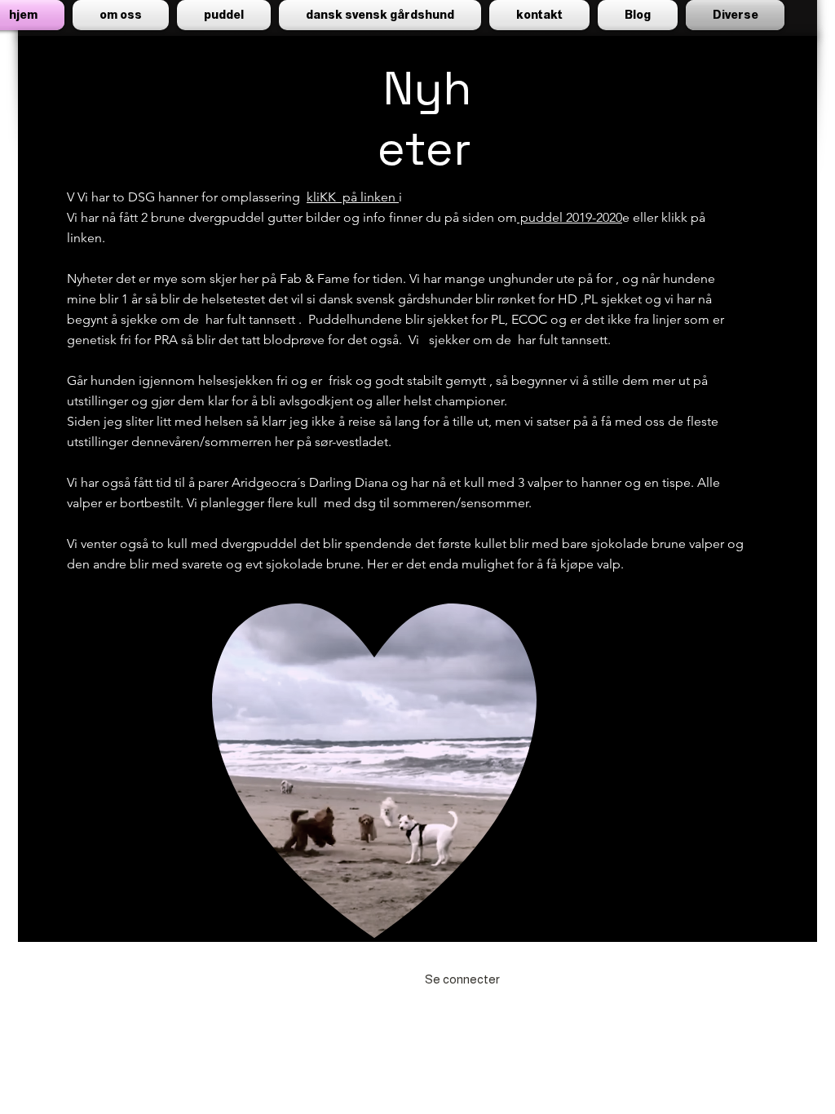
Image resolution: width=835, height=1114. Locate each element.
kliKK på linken (353, 197)
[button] (224, 15)
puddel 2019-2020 (569, 217)
